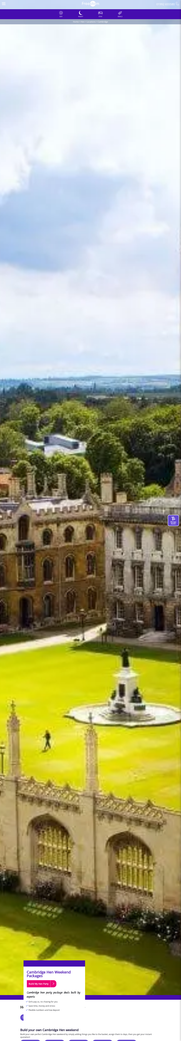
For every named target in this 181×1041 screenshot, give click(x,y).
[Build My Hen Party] (42, 988)
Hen (83, 21)
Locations (91, 21)
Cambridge (103, 21)
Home (76, 21)
